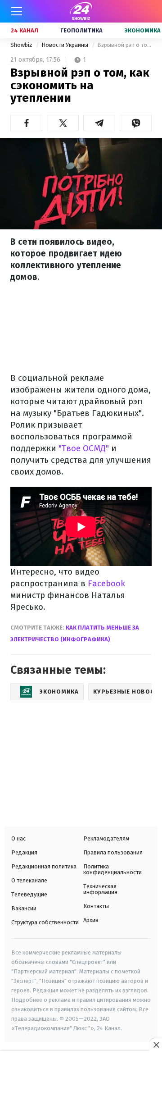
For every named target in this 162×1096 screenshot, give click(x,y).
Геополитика (81, 30)
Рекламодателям (106, 838)
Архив (91, 920)
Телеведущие (29, 894)
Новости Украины (65, 45)
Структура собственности (45, 922)
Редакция (24, 852)
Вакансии (23, 908)
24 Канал (24, 30)
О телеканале (29, 880)
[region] (81, 1074)
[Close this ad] (155, 1044)
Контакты (96, 906)
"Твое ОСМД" (83, 448)
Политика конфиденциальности (112, 869)
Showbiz (22, 45)
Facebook (106, 583)
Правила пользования (113, 852)
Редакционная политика (43, 866)
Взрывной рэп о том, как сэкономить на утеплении (124, 45)
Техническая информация (100, 889)
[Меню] (16, 11)
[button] (26, 123)
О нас (18, 838)
